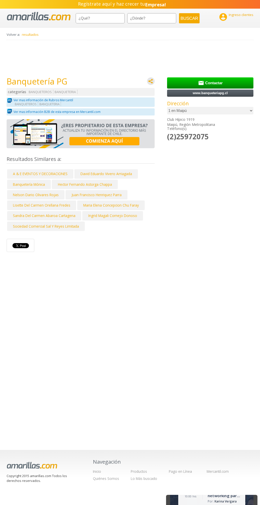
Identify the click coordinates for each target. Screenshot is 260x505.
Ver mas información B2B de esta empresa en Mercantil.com (57, 112)
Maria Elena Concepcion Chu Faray (111, 205)
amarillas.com (39, 16)
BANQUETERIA (65, 92)
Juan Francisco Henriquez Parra (97, 194)
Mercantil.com (218, 471)
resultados (30, 34)
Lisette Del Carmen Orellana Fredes (41, 205)
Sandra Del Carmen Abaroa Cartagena (44, 215)
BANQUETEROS (40, 92)
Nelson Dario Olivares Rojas (36, 194)
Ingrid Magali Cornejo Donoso (112, 215)
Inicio (97, 471)
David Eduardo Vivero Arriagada (106, 173)
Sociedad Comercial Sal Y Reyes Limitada (46, 226)
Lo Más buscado (144, 478)
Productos (139, 471)
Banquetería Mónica (29, 184)
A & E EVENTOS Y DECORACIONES (40, 173)
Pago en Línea (180, 471)
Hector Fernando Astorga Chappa (85, 184)
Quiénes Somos (106, 478)
